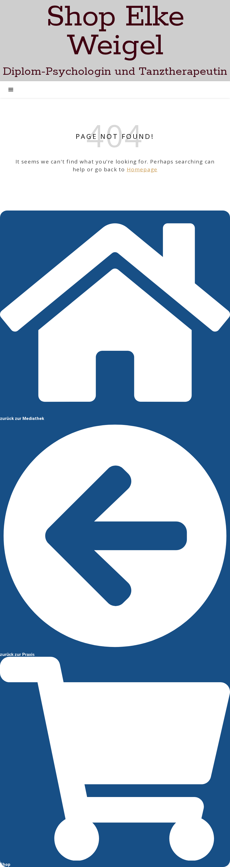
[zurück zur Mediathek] (115, 412)
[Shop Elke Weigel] (115, 40)
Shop (5, 864)
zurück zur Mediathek (22, 418)
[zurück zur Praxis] (115, 648)
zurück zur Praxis (17, 654)
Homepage (142, 169)
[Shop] (115, 858)
